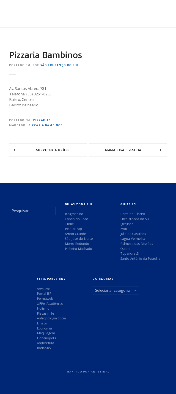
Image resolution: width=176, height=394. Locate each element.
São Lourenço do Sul (59, 65)
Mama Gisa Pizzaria (123, 150)
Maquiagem (46, 333)
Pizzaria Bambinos (46, 125)
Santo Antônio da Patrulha (140, 258)
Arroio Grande (75, 234)
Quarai (125, 248)
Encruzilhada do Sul (134, 219)
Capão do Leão (76, 219)
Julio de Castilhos (133, 234)
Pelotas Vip (73, 229)
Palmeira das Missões (136, 243)
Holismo (43, 308)
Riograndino (74, 214)
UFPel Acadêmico (50, 303)
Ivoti (123, 229)
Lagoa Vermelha (132, 238)
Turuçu (70, 224)
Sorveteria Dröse (52, 150)
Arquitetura (45, 343)
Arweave (43, 288)
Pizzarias (42, 120)
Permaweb (45, 298)
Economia (44, 328)
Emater (42, 323)
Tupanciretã (129, 253)
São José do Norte (79, 238)
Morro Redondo (77, 243)
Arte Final (100, 371)
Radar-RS (44, 348)
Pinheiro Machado (78, 248)
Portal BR (44, 293)
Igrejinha (126, 224)
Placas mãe (45, 313)
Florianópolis (46, 338)
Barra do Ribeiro (132, 214)
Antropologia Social (51, 318)
